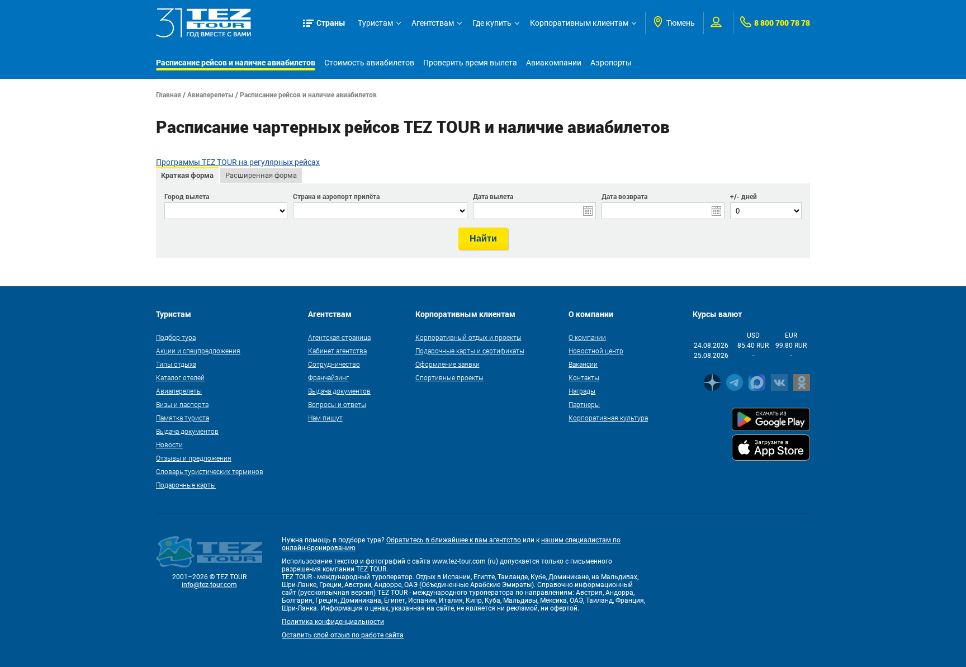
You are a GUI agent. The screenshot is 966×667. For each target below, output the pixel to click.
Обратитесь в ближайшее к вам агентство (453, 540)
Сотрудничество (334, 363)
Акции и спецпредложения (198, 350)
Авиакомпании (553, 62)
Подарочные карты (186, 484)
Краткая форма (187, 175)
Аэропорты (611, 62)
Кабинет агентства (337, 350)
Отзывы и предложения (193, 457)
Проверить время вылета (470, 62)
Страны (330, 22)
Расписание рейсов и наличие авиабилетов (235, 62)
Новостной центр (596, 350)
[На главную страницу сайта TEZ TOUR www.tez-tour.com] (203, 22)
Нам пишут (325, 417)
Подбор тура (176, 337)
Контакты (584, 377)
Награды (582, 390)
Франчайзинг (328, 377)
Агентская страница (339, 337)
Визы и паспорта (182, 404)
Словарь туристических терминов (209, 471)
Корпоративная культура (608, 417)
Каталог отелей (180, 377)
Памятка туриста (182, 417)
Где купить (492, 22)
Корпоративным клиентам (579, 22)
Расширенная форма (261, 175)
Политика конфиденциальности (333, 622)
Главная (168, 94)
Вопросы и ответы (337, 404)
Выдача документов (187, 431)
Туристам (375, 22)
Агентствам (432, 22)
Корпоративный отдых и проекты (468, 337)
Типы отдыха (176, 363)
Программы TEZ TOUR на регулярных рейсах (238, 162)
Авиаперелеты (210, 94)
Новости (169, 444)
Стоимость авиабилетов (369, 62)
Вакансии (583, 363)
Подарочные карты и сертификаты (469, 350)
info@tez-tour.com (209, 585)
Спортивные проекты (449, 377)
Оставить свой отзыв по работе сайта (343, 635)
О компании (587, 337)
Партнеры (584, 404)
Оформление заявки (447, 363)
